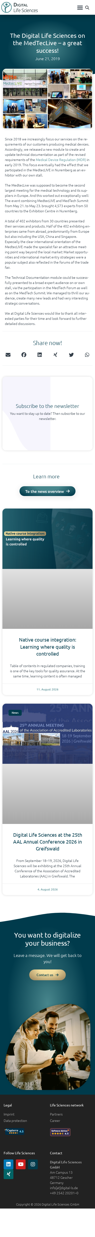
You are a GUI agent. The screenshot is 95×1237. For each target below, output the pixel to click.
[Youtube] (21, 1164)
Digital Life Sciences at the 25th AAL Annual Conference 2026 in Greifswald (47, 841)
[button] (80, 7)
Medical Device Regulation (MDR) (61, 159)
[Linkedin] (8, 1164)
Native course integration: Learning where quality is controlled (47, 646)
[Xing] (8, 1174)
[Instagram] (33, 1164)
